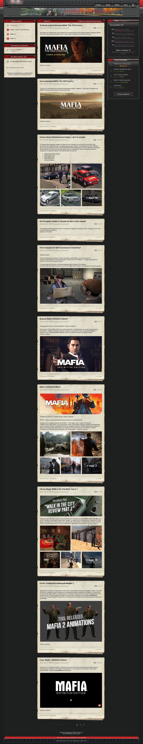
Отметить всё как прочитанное (89, 21)
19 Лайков (53, 478)
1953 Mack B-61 (49, 158)
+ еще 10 (91, 197)
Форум (108, 5)
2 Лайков (51, 573)
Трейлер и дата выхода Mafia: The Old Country (61, 25)
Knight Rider (97, 70)
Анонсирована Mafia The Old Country (56, 81)
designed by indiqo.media (79, 740)
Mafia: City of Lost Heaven (19, 29)
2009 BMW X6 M (49, 157)
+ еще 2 (92, 465)
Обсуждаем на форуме (60, 28)
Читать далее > (45, 65)
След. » (6, 18)
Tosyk (100, 126)
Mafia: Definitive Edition (50, 387)
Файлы (117, 5)
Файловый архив (67, 146)
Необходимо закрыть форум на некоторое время (63, 221)
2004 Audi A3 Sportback (52, 154)
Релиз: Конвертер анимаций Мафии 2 (57, 583)
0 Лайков (51, 237)
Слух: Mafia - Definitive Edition (53, 660)
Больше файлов (123, 94)
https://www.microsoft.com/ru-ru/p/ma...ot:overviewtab (64, 420)
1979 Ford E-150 (49, 155)
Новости (13, 25)
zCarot (78, 733)
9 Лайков (51, 308)
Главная (98, 5)
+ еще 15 (91, 559)
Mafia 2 (13, 34)
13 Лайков (53, 126)
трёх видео (86, 520)
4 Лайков (52, 70)
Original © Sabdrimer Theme (64, 740)
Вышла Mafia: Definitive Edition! (54, 319)
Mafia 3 (13, 38)
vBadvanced (69, 732)
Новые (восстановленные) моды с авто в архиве (62, 137)
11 (105, 20)
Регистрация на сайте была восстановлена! (60, 248)
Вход (125, 5)
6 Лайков (51, 376)
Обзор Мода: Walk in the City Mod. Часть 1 (59, 489)
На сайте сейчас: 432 (18, 57)
